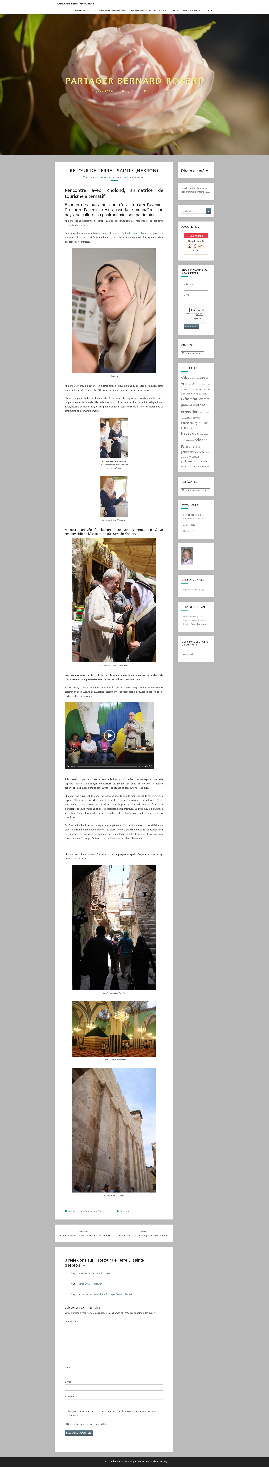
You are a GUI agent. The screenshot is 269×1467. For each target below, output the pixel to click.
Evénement (189, 399)
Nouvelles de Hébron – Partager (93, 1273)
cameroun (206, 384)
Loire (183, 427)
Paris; (197, 446)
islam (195, 417)
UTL (197, 466)
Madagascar (190, 433)
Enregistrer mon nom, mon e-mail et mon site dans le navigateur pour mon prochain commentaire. (112, 1413)
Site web (69, 1396)
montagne (190, 440)
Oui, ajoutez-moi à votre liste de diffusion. (89, 1424)
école (202, 466)
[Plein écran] (150, 766)
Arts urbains (190, 383)
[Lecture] (68, 766)
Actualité (73, 1211)
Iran (189, 417)
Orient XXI (188, 654)
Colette (208, 10)
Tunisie (191, 466)
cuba (183, 394)
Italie (200, 418)
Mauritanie (204, 434)
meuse (183, 441)
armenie (204, 377)
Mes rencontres (88, 1211)
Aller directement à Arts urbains (186, 10)
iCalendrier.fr (196, 236)
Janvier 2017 (189, 524)
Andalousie (196, 378)
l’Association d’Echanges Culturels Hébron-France (120, 233)
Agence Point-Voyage (193, 589)
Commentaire (72, 1321)
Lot (188, 428)
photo (198, 452)
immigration (204, 412)
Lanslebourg (189, 423)
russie (204, 461)
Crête (208, 389)
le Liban (203, 422)
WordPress (143, 1461)
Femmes (204, 399)
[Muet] (146, 766)
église (207, 466)
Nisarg (163, 1461)
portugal (183, 457)
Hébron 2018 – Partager (89, 1283)
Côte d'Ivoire (191, 393)
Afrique (186, 377)
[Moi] (187, 556)
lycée (191, 428)
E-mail (69, 1381)
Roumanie (198, 461)
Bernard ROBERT (113, 177)
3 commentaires (136, 177)
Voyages (102, 1211)
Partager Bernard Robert (75, 3)
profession (193, 456)
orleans (201, 439)
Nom (68, 1367)
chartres (193, 390)
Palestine (124, 1211)
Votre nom (189, 284)
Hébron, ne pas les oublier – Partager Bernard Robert (104, 1294)
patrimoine (188, 452)
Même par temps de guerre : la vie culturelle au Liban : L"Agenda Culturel (195, 620)
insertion (184, 418)
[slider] (107, 766)
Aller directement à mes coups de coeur (147, 10)
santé (183, 466)
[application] (109, 735)
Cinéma (200, 389)
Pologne (206, 452)
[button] (109, 735)
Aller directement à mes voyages (110, 10)
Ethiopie (202, 393)
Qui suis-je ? (188, 531)
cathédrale (185, 389)
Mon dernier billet (82, 10)
